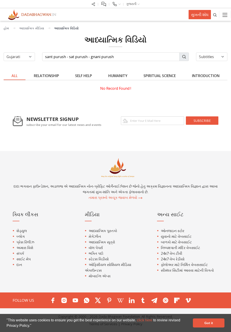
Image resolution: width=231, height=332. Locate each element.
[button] (33, 326)
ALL (15, 75)
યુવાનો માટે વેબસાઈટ (176, 236)
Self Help (83, 75)
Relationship (46, 75)
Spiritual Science (159, 75)
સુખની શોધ (199, 14)
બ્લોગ (20, 236)
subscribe (202, 120)
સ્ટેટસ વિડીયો (99, 259)
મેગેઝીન (95, 236)
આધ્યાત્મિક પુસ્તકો (103, 230)
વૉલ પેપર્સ (96, 247)
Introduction (205, 75)
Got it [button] (208, 323)
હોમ (6, 28)
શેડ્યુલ (21, 230)
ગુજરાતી (131, 4)
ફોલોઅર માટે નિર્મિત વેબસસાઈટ (184, 264)
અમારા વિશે (24, 247)
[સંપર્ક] (116, 4)
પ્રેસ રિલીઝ (25, 242)
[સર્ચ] (215, 14)
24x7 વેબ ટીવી (171, 253)
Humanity (117, 75)
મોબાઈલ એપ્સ (100, 275)
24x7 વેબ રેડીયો (173, 259)
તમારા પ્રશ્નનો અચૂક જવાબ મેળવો (113, 197)
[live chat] (103, 4)
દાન (19, 264)
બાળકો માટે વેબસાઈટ (176, 242)
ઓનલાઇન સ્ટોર (172, 230)
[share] (93, 4)
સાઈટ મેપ (23, 259)
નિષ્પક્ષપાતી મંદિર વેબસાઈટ (180, 247)
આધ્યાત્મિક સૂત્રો (102, 242)
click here (145, 320)
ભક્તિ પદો (96, 253)
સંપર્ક (20, 253)
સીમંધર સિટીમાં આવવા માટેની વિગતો (187, 270)
